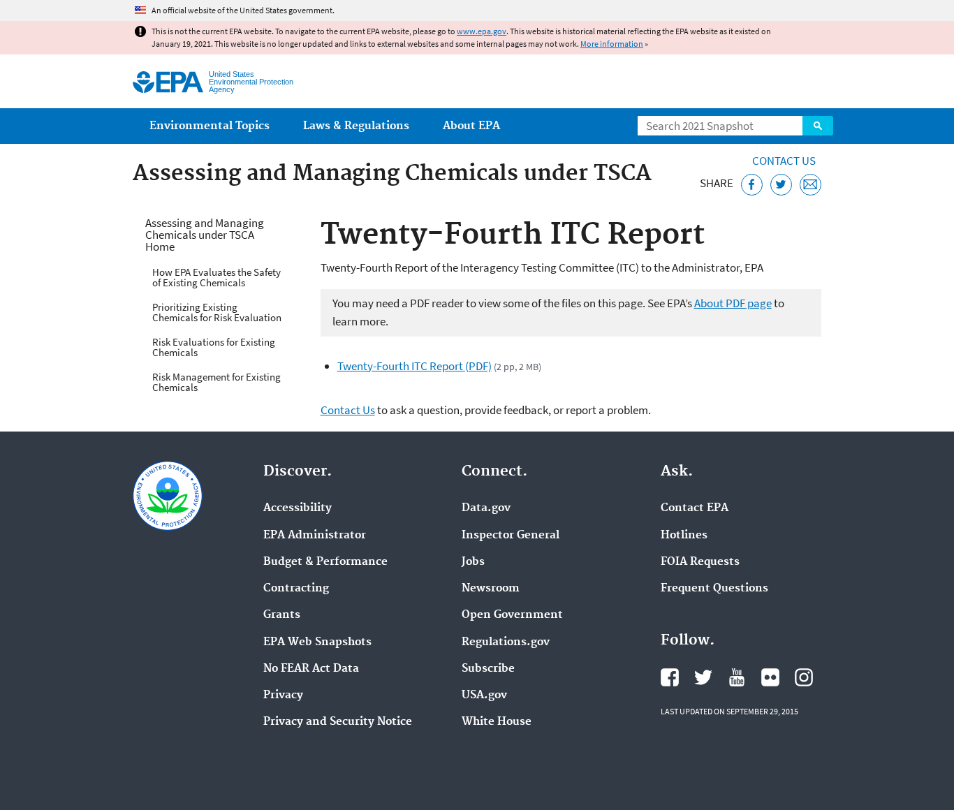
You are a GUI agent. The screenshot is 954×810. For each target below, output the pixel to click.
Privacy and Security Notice (337, 722)
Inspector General (510, 535)
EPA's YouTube (737, 677)
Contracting (296, 588)
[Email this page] (810, 185)
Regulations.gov (506, 642)
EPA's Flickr (770, 677)
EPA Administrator (314, 535)
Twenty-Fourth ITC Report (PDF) (414, 366)
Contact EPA (694, 508)
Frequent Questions (714, 588)
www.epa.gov (481, 31)
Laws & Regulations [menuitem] (356, 126)
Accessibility (297, 508)
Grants (281, 615)
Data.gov (486, 508)
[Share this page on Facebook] (752, 185)
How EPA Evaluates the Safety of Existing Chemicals (216, 277)
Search (817, 125)
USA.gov (484, 695)
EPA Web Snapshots (317, 642)
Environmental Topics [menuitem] (209, 126)
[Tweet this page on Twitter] (781, 185)
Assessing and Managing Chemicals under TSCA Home (204, 234)
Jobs (473, 562)
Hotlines (684, 535)
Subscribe (488, 669)
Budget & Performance (325, 562)
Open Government (512, 615)
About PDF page (733, 303)
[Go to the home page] (168, 82)
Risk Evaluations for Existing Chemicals (213, 347)
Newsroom (491, 588)
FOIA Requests (700, 562)
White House (496, 722)
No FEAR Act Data (311, 669)
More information (611, 43)
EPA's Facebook (670, 677)
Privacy (283, 695)
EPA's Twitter (703, 677)
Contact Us (784, 160)
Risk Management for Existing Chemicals (216, 382)
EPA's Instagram (804, 677)
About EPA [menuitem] (471, 126)
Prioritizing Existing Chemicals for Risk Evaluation (216, 312)
